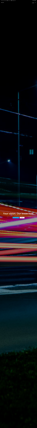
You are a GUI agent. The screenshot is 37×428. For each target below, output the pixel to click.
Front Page (33, 2)
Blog (35, 2)
